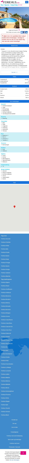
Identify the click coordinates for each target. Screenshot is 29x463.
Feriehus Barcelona (6, 296)
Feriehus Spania (5, 266)
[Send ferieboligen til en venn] (22, 32)
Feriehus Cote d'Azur (6, 330)
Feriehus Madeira (5, 377)
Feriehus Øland (5, 415)
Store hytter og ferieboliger (14, 439)
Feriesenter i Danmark (14, 447)
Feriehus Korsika (5, 357)
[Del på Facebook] (24, 32)
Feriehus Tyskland (5, 273)
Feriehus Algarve (5, 282)
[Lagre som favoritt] (19, 30)
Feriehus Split (4, 404)
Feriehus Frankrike (5, 242)
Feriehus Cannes (5, 316)
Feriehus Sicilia (5, 398)
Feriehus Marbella (5, 384)
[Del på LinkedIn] (27, 32)
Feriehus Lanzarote (6, 371)
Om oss (14, 423)
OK (23, 453)
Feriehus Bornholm (6, 309)
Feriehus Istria (4, 350)
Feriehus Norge (5, 259)
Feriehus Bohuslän (6, 306)
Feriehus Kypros (5, 256)
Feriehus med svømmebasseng (14, 436)
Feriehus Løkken (5, 374)
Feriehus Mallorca (5, 381)
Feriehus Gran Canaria (7, 343)
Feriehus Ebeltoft (5, 336)
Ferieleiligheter (14, 432)
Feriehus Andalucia (6, 292)
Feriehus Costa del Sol (7, 326)
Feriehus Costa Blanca (7, 320)
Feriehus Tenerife (5, 408)
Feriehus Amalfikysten (6, 289)
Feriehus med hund (14, 443)
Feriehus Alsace (5, 286)
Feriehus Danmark (5, 239)
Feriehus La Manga (6, 367)
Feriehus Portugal (5, 262)
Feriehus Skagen (5, 401)
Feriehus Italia (4, 249)
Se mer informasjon (14, 460)
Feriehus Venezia (5, 411)
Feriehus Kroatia (5, 252)
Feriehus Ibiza (4, 347)
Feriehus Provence (6, 394)
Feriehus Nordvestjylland (7, 391)
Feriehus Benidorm (6, 299)
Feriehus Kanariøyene (6, 354)
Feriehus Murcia (5, 388)
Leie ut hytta (14, 427)
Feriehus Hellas (5, 245)
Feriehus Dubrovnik (6, 333)
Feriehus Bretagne (5, 313)
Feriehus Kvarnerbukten (7, 364)
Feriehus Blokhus (5, 303)
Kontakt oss (14, 420)
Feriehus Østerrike (5, 276)
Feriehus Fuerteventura (7, 340)
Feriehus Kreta (4, 360)
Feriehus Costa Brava (6, 323)
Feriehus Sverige (5, 269)
